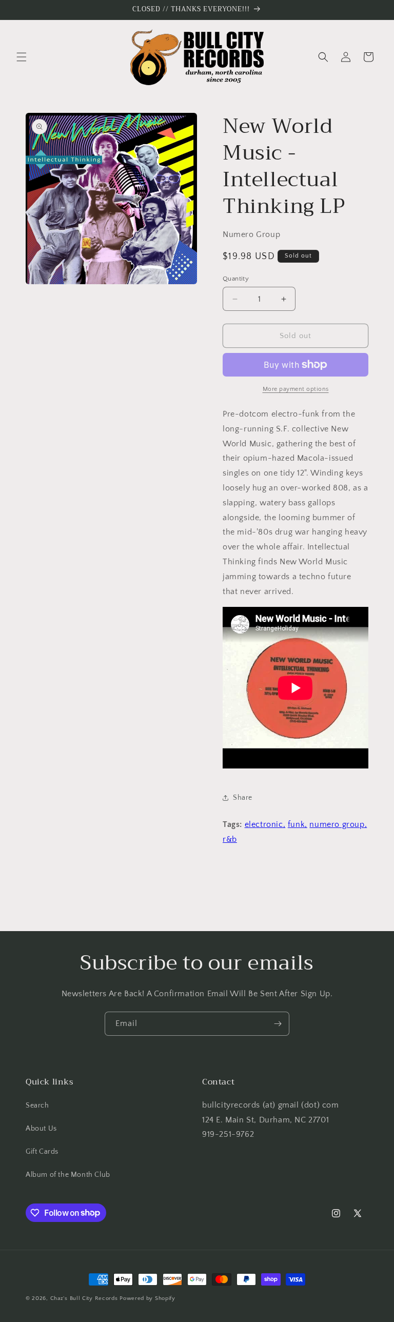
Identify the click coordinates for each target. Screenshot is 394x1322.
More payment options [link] (296, 389)
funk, (297, 824)
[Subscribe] (277, 1024)
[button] (21, 57)
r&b (230, 839)
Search (37, 1105)
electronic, (265, 824)
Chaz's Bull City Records (84, 1298)
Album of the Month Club (68, 1175)
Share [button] (242, 798)
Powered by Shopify (147, 1298)
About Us (41, 1128)
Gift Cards (42, 1152)
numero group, (338, 824)
